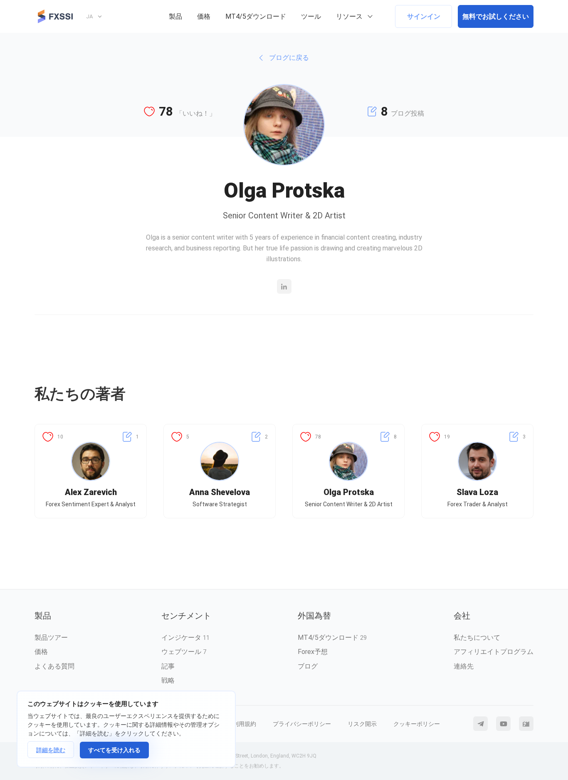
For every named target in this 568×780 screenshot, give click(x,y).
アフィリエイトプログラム (493, 652)
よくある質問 (54, 666)
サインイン (423, 16)
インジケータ (185, 637)
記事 (168, 666)
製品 (175, 16)
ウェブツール (183, 652)
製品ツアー (51, 637)
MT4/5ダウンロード (255, 16)
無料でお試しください (495, 16)
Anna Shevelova (219, 492)
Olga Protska (349, 492)
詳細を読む (50, 750)
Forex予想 (313, 652)
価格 (203, 16)
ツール (311, 16)
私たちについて (477, 637)
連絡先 (464, 666)
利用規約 (244, 724)
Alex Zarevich (91, 492)
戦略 (168, 680)
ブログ (308, 666)
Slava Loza (477, 492)
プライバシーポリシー (302, 724)
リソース (349, 16)
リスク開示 (362, 724)
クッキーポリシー (416, 724)
